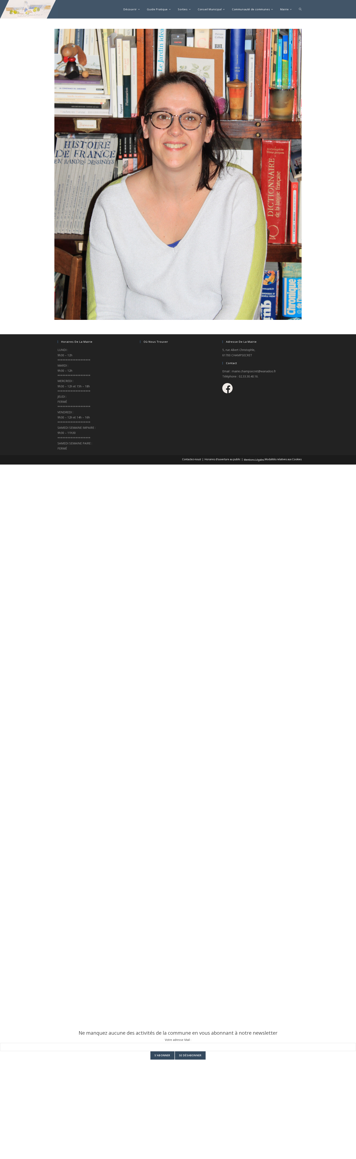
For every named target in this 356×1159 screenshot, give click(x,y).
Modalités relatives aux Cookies (283, 459)
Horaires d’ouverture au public (222, 459)
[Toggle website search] (300, 9)
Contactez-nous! (191, 459)
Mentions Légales (254, 459)
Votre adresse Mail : (178, 1040)
